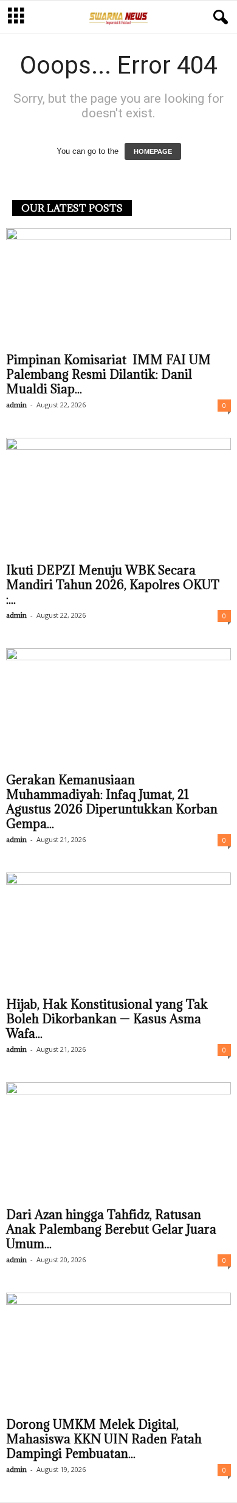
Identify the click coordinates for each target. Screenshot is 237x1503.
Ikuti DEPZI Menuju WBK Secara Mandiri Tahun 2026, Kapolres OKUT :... (112, 584)
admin (16, 404)
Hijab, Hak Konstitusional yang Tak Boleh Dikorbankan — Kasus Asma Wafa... (107, 1019)
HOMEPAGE (153, 151)
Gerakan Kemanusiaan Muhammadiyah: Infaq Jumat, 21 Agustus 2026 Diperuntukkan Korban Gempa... (112, 802)
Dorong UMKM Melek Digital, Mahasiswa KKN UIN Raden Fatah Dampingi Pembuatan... (104, 1439)
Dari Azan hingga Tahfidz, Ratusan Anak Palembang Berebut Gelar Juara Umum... (111, 1229)
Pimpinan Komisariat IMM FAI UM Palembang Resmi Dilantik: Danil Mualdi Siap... (108, 374)
